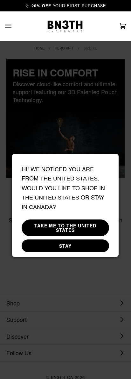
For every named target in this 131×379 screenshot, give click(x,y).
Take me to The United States (65, 227)
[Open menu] (14, 26)
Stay (65, 246)
